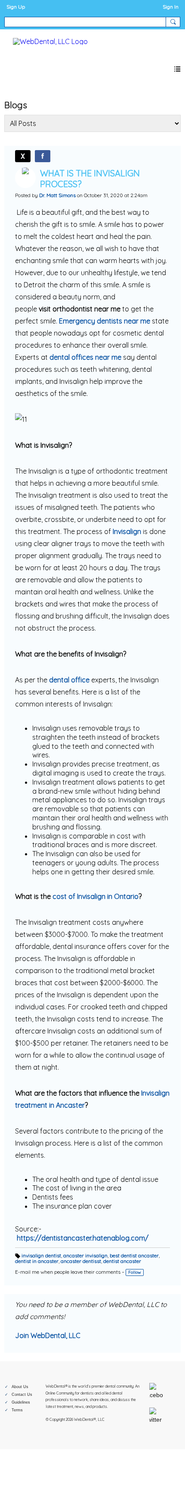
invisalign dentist (41, 1255)
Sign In (171, 6)
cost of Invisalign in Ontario (95, 896)
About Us (20, 1387)
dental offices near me (85, 357)
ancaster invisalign (85, 1255)
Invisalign (127, 531)
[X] (23, 156)
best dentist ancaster (134, 1255)
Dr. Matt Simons (57, 195)
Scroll (163, 1468)
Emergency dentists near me (104, 321)
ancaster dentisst (81, 1261)
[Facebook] (42, 156)
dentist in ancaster (37, 1261)
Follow (134, 1272)
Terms (17, 1410)
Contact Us (22, 1394)
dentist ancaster (122, 1261)
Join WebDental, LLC (47, 1335)
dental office (69, 679)
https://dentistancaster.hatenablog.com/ (82, 1238)
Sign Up (15, 6)
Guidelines (21, 1402)
